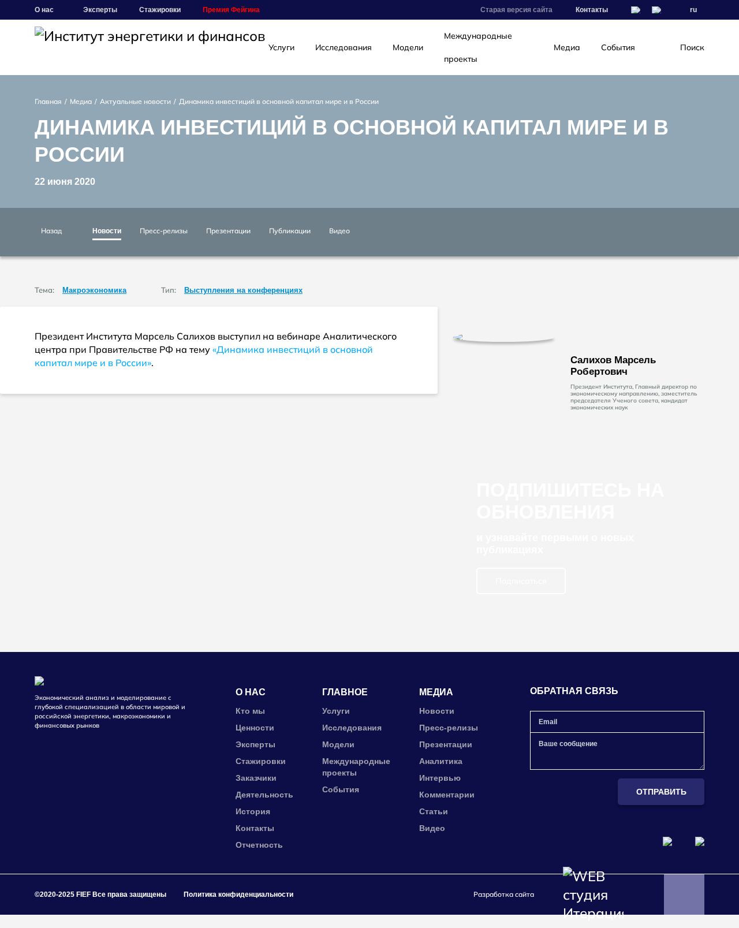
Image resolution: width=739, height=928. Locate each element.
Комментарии (447, 794)
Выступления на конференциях (243, 290)
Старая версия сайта (516, 10)
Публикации (290, 230)
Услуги (281, 47)
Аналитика (440, 761)
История (253, 811)
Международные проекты (478, 47)
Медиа (567, 47)
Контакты (592, 10)
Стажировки (160, 10)
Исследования (343, 47)
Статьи (433, 811)
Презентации (228, 230)
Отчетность (259, 844)
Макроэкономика (94, 290)
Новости (106, 231)
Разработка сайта (503, 894)
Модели (408, 47)
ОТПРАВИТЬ (661, 791)
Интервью (440, 777)
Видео (339, 230)
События (618, 47)
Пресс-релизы (164, 230)
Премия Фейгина (231, 10)
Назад (51, 230)
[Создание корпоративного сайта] (593, 894)
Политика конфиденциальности (238, 894)
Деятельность (264, 794)
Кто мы (250, 710)
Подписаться (521, 581)
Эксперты (100, 10)
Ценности (255, 727)
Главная (48, 101)
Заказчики (256, 777)
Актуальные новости (135, 101)
